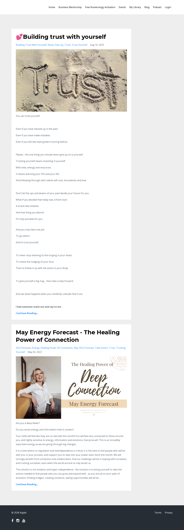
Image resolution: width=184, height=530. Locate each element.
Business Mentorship (70, 7)
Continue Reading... (27, 313)
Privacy (168, 512)
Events (122, 7)
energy (36, 347)
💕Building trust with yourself (61, 36)
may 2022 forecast (84, 347)
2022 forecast (23, 347)
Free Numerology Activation (100, 7)
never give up (55, 44)
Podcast (157, 7)
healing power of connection (57, 347)
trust (67, 44)
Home (52, 7)
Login (168, 7)
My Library (135, 7)
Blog (147, 7)
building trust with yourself (31, 44)
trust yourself (79, 44)
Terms (157, 512)
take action (101, 347)
